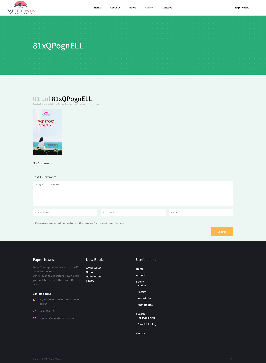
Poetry (90, 281)
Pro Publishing (146, 318)
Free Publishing (147, 324)
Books (140, 281)
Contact (141, 333)
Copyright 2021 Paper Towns (47, 359)
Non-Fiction (93, 276)
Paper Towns (65, 104)
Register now (241, 7)
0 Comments (82, 104)
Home (139, 269)
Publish (140, 314)
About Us (141, 275)
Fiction (90, 272)
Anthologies (93, 268)
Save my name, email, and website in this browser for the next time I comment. (81, 223)
